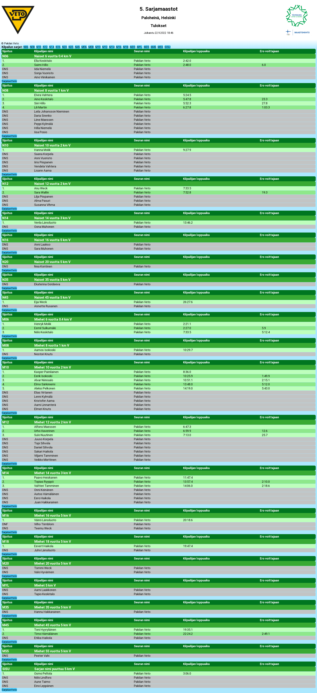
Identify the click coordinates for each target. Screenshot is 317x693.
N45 (77, 47)
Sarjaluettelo (9, 81)
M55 (160, 47)
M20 (132, 47)
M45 (153, 47)
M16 (118, 47)
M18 (125, 47)
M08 (91, 47)
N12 (45, 47)
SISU (167, 47)
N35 (71, 47)
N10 (38, 47)
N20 (64, 47)
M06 (84, 47)
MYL (139, 47)
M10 (98, 47)
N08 (32, 47)
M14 (111, 47)
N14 (51, 47)
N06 (25, 47)
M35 (146, 47)
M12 (104, 47)
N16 (58, 47)
